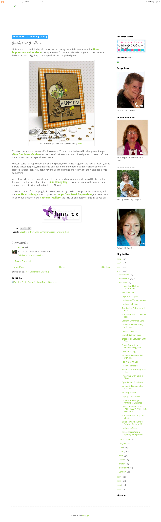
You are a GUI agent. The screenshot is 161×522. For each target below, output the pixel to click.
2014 (119, 271)
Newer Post (18, 267)
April (121, 460)
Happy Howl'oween (131, 396)
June (121, 452)
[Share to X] (27, 228)
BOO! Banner (128, 292)
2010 (119, 489)
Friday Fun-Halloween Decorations (132, 287)
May (121, 456)
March (122, 464)
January (123, 472)
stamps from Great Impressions (73, 194)
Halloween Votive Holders (134, 300)
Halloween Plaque (130, 304)
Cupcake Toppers (130, 296)
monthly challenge (27, 194)
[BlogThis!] (24, 228)
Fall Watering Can (130, 362)
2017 (119, 259)
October (123, 283)
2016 (119, 263)
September (125, 439)
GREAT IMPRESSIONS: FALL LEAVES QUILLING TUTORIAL (134, 409)
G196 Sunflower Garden (26, 154)
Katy (20, 248)
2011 (119, 485)
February (123, 468)
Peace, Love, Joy (129, 331)
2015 (119, 267)
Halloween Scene (130, 428)
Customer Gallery (50, 198)
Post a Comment (23, 261)
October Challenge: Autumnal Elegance (132, 401)
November (124, 279)
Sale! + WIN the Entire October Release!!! (132, 423)
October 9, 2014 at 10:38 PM (30, 255)
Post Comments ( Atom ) (37, 272)
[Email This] (21, 228)
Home (62, 267)
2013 (119, 477)
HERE (80, 144)
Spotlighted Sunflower (132, 382)
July (121, 447)
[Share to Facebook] (30, 228)
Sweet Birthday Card (131, 335)
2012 (119, 481)
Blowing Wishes (129, 392)
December (124, 275)
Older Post (106, 267)
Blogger (86, 515)
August (123, 443)
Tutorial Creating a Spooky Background (132, 433)
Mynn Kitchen (63, 232)
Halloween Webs (130, 366)
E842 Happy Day (58, 182)
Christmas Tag (129, 352)
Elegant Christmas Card (133, 321)
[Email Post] (16, 229)
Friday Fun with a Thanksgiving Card (131, 346)
